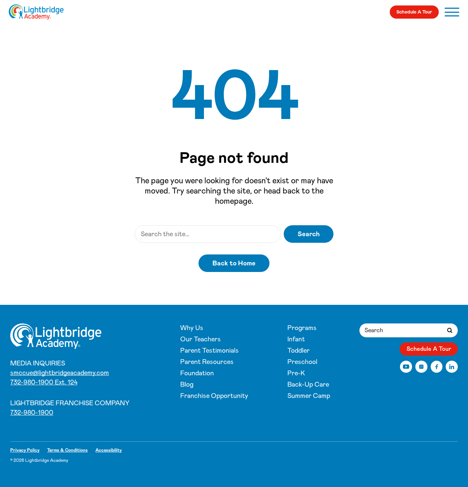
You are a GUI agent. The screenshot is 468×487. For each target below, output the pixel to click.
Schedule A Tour (414, 12)
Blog (186, 384)
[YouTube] (406, 367)
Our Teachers (200, 339)
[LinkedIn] (452, 367)
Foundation (197, 373)
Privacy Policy (24, 450)
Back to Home (234, 263)
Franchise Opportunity (214, 395)
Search (309, 234)
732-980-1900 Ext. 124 (44, 382)
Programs (302, 327)
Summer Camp (308, 395)
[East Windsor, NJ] (36, 12)
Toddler (298, 350)
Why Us (191, 327)
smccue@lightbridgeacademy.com (59, 372)
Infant (296, 339)
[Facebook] (437, 367)
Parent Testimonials (209, 350)
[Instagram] (421, 367)
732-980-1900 (31, 412)
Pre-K (296, 373)
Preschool (302, 361)
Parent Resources (207, 361)
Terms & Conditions (67, 450)
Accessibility (108, 450)
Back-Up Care (308, 384)
